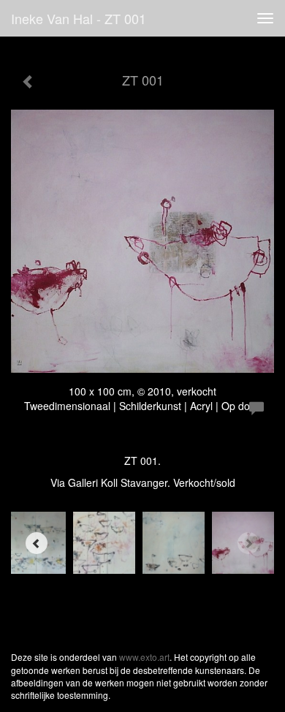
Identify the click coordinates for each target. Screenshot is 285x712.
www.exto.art (144, 657)
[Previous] (37, 543)
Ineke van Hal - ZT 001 (78, 18)
